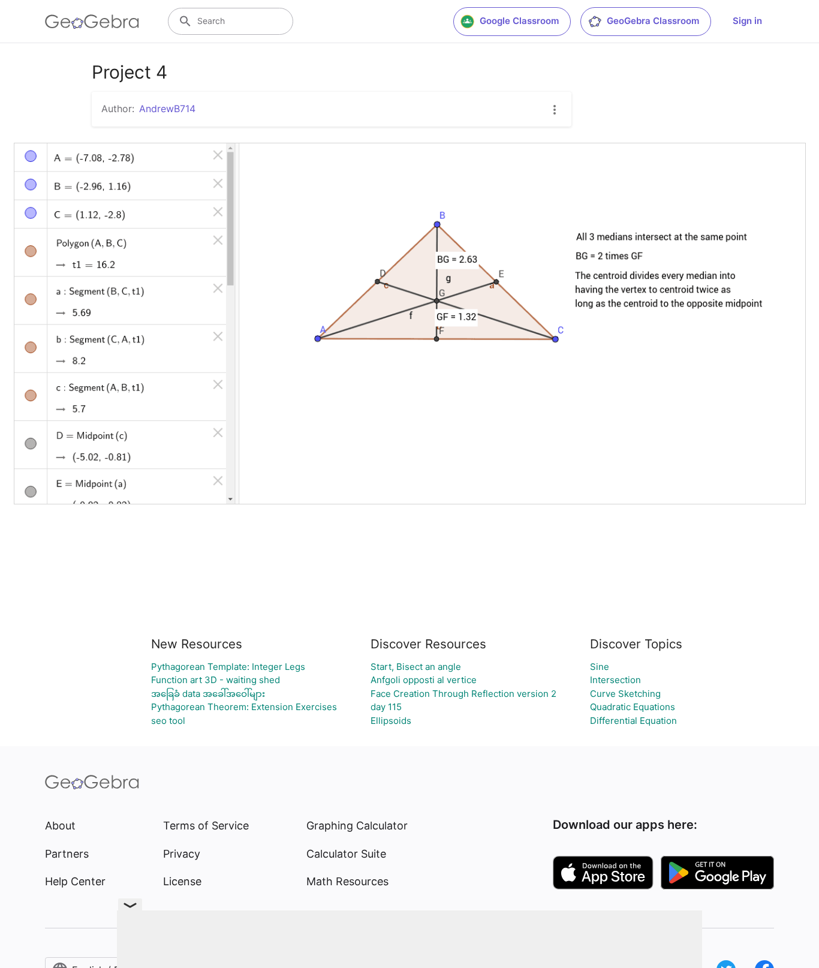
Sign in (747, 20)
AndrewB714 (167, 109)
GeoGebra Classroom (653, 20)
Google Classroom (519, 20)
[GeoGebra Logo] (92, 21)
